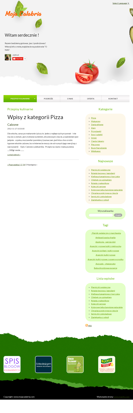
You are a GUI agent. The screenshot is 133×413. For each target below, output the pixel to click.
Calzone (12, 124)
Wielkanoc (96, 151)
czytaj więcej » (13, 154)
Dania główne (97, 124)
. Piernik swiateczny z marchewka (106, 233)
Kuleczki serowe (98, 186)
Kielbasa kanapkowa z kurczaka (105, 176)
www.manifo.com (121, 396)
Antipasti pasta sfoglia (105, 237)
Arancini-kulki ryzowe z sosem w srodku (105, 259)
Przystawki (96, 131)
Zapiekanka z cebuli (100, 200)
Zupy (93, 128)
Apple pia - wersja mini (105, 242)
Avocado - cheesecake (105, 263)
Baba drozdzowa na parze (105, 268)
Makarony (95, 121)
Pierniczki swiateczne (100, 170)
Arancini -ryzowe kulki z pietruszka (105, 246)
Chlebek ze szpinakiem (101, 180)
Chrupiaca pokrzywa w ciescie (104, 193)
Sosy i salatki (96, 134)
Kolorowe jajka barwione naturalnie (107, 190)
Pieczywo (95, 144)
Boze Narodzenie (99, 148)
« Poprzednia (13, 164)
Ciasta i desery (97, 141)
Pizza (93, 118)
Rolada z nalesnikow (100, 183)
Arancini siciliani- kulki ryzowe (105, 250)
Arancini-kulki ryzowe (105, 255)
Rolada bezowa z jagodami (103, 173)
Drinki (94, 138)
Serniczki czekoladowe (101, 196)
